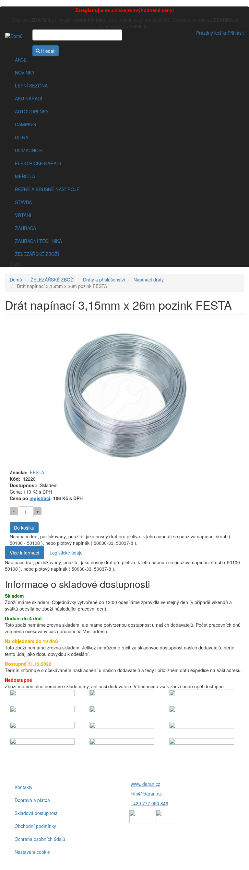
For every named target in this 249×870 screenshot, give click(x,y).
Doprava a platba (32, 800)
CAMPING (25, 124)
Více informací (24, 552)
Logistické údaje (66, 552)
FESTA (37, 472)
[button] (124, 397)
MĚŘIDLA (25, 176)
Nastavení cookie (32, 852)
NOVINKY (25, 72)
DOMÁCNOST (29, 150)
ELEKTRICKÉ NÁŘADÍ (38, 163)
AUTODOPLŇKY (32, 111)
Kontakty (23, 787)
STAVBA (23, 202)
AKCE (21, 59)
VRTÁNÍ (23, 215)
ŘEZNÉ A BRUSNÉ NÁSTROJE (47, 189)
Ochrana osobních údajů (40, 839)
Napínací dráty (149, 279)
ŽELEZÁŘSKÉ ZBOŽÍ (37, 254)
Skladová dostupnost (36, 813)
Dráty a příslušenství (104, 279)
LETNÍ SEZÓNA (31, 85)
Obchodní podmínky (35, 826)
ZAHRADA (25, 228)
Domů (16, 279)
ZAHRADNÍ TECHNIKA (38, 241)
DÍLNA (21, 137)
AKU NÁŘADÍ (28, 98)
